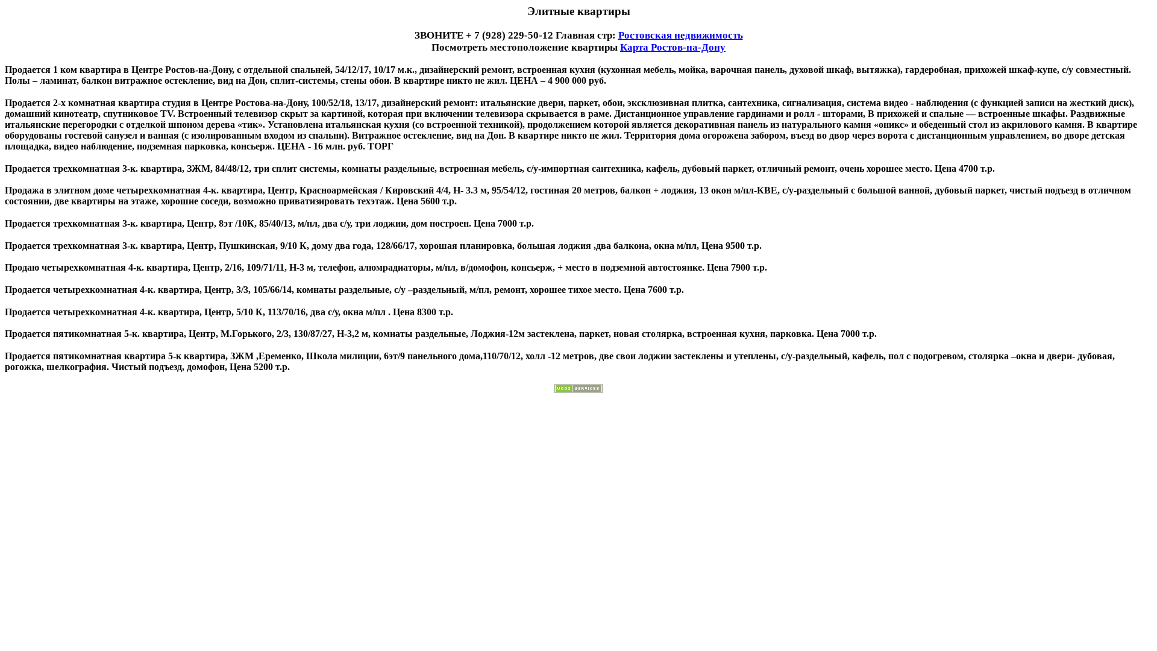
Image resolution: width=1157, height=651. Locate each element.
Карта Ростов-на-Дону (673, 47)
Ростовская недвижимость (680, 35)
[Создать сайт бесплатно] (578, 390)
